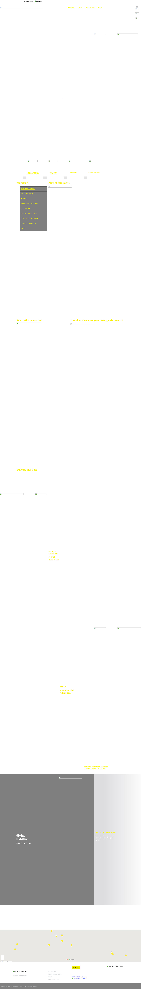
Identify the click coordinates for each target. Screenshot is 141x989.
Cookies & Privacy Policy (55, 974)
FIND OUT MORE (100, 844)
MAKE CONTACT (29, 555)
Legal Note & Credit (53, 979)
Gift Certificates (52, 971)
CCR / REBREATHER (27, 194)
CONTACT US (112, 93)
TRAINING (71, 7)
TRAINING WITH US (53, 173)
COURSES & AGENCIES (28, 189)
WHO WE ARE (90, 7)
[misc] (94, 165)
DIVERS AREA (28, 1)
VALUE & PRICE (94, 172)
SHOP (100, 7)
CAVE (22, 228)
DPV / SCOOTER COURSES (29, 213)
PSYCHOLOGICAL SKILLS (29, 223)
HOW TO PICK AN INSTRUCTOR (33, 173)
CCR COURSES (25, 208)
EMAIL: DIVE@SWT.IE (41, 5)
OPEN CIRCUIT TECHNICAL (29, 218)
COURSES (73, 172)
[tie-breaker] (53, 165)
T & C (50, 977)
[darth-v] (33, 165)
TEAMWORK (23, 182)
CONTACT (76, 967)
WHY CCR (24, 199)
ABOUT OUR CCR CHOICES (29, 203)
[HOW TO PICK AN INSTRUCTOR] (24, 177)
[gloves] (73, 165)
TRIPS (80, 7)
